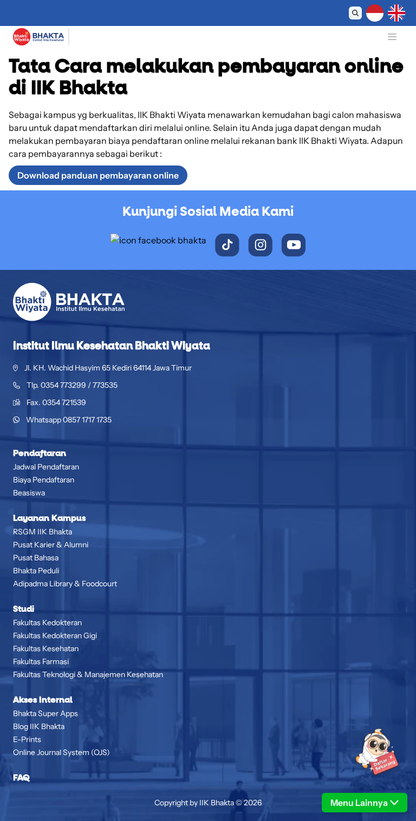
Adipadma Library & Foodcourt (65, 583)
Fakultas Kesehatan (46, 648)
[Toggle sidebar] (392, 37)
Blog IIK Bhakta (38, 726)
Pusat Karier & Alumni (50, 544)
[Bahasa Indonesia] (375, 12)
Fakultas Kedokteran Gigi (55, 635)
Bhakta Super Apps (45, 713)
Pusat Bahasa (35, 557)
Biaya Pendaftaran (43, 480)
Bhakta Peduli (36, 570)
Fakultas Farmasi (41, 661)
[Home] (38, 36)
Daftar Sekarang (282, 13)
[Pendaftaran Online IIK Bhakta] (364, 760)
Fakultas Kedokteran (47, 622)
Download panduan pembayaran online (98, 175)
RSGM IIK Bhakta (42, 532)
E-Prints (27, 739)
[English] (396, 12)
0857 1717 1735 (87, 420)
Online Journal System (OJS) (61, 752)
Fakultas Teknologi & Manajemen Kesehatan (88, 674)
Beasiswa (29, 493)
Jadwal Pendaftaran (46, 467)
